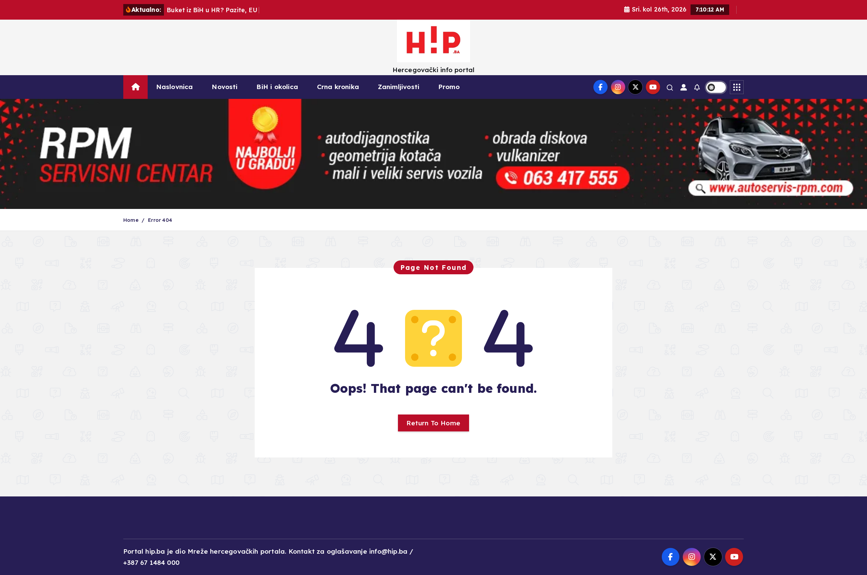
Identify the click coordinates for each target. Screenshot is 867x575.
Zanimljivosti (399, 87)
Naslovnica (174, 87)
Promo (449, 87)
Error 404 (160, 220)
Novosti (224, 87)
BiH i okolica (277, 87)
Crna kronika (338, 87)
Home (131, 220)
